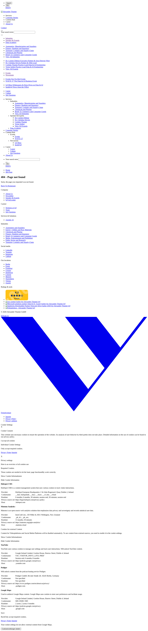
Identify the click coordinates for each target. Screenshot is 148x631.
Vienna (8, 281)
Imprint (8, 417)
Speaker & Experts (12, 198)
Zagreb (8, 283)
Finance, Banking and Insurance (17, 234)
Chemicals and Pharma (14, 232)
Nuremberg (10, 279)
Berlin (8, 264)
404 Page (9, 172)
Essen (8, 266)
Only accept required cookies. (15, 617)
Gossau (8, 270)
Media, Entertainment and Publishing (19, 238)
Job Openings (11, 212)
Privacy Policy (11, 419)
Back (3, 617)
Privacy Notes (6, 452)
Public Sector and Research (16, 240)
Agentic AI (10, 220)
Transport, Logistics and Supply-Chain (20, 242)
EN (7, 5)
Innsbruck (9, 273)
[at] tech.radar (11, 200)
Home (8, 170)
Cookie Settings (6, 425)
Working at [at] (11, 208)
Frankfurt (9, 268)
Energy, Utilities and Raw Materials (19, 230)
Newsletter (9, 196)
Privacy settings (11, 421)
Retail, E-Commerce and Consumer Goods (21, 236)
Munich (8, 277)
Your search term (7, 32)
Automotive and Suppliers (15, 228)
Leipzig (8, 275)
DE (7, 8)
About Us (9, 194)
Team (8, 210)
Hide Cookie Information (10, 480)
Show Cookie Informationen (11, 476)
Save (3, 613)
